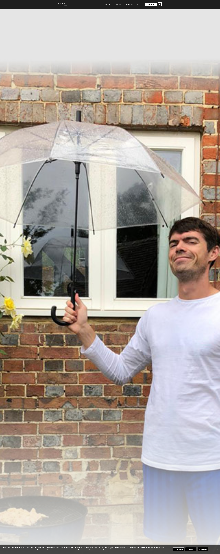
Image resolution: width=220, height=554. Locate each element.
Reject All (191, 549)
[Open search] (160, 4)
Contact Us (151, 4)
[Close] (217, 549)
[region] (110, 549)
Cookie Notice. (111, 549)
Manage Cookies (179, 549)
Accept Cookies (203, 549)
